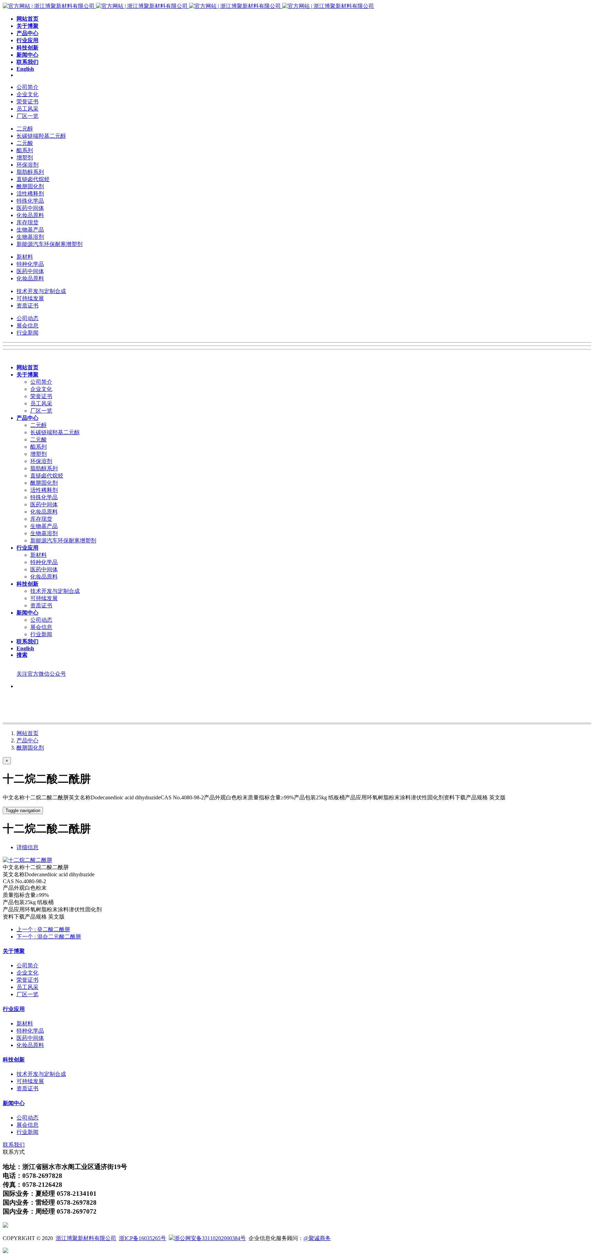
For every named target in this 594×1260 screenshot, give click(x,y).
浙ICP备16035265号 (142, 1238)
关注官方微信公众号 (41, 674)
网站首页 (27, 733)
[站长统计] (5, 1251)
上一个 (43, 929)
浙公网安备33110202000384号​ (210, 1238)
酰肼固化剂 (30, 748)
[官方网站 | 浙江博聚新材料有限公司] (188, 6)
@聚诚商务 (317, 1238)
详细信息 (27, 847)
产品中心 (27, 740)
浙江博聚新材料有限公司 (86, 1238)
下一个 (48, 937)
